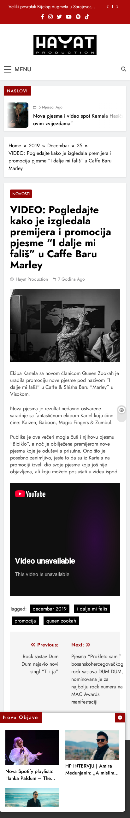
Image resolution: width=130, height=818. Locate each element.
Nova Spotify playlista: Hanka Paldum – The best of (29, 778)
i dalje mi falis (92, 608)
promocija (25, 620)
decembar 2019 (50, 608)
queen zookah (61, 620)
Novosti (21, 194)
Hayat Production (32, 279)
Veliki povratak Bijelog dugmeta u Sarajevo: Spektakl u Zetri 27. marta (50, 6)
